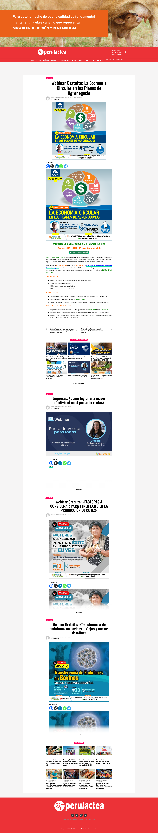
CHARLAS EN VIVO (65, 60)
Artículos (46, 60)
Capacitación (54, 60)
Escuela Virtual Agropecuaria (115, 60)
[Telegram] (66, 166)
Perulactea (56, 99)
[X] (52, 166)
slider (68, 323)
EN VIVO (63, 323)
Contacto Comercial (117, 54)
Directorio (100, 60)
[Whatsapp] (61, 166)
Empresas (74, 60)
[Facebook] (48, 166)
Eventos (93, 60)
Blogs (86, 60)
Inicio (32, 60)
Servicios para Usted (117, 52)
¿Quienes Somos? (66, 820)
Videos (80, 60)
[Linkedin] (57, 166)
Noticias (38, 60)
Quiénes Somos (116, 50)
